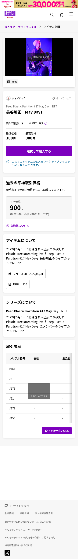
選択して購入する (39, 151)
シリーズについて (21, 302)
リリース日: (20, 274)
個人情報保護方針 (44, 513)
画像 (14, 81)
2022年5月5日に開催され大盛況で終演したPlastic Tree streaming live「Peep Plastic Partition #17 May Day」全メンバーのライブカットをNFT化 (38, 324)
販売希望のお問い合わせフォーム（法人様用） (28, 521)
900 (29, 138)
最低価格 (11, 133)
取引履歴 (13, 346)
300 (9, 138)
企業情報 (9, 513)
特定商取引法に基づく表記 (18, 545)
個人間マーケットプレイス (20, 27)
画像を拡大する (41, 57)
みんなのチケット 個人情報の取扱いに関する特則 (30, 537)
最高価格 (31, 133)
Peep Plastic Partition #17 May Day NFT (36, 311)
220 (25, 284)
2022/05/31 (36, 274)
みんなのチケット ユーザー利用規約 (23, 529)
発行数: (16, 284)
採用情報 (24, 513)
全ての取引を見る (57, 430)
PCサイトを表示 (19, 506)
